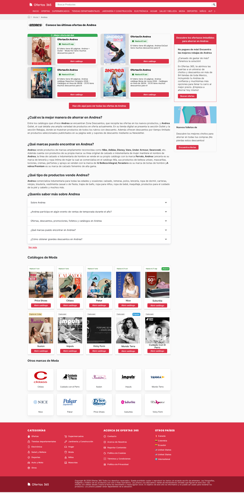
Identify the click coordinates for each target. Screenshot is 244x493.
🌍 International (162, 459)
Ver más (32, 247)
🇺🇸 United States (163, 450)
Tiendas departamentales (86, 11)
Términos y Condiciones (118, 459)
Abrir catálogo (76, 61)
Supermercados (60, 11)
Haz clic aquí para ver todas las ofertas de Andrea (99, 105)
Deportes (192, 11)
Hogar (153, 11)
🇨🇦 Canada (160, 436)
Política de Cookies (116, 453)
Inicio (36, 11)
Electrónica (141, 11)
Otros (34, 468)
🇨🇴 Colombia (161, 441)
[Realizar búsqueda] (214, 4)
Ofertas (45, 11)
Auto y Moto (37, 462)
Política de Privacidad (117, 464)
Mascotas (73, 462)
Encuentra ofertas (187, 147)
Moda (182, 11)
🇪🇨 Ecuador (160, 445)
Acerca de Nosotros (117, 442)
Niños (203, 11)
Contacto (111, 436)
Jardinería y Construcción (117, 11)
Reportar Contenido (116, 447)
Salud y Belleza (168, 11)
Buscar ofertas (187, 96)
